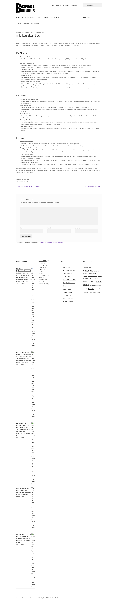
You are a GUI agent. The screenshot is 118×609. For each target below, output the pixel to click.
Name (22, 228)
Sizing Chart (66, 267)
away (93, 267)
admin (32, 32)
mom (90, 278)
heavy (92, 276)
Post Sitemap (67, 295)
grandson (85, 276)
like (101, 276)
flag (88, 273)
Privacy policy (67, 277)
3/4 (84, 267)
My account (66, 5)
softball (96, 285)
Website (77, 228)
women (96, 292)
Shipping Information (69, 283)
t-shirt (91, 288)
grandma (99, 273)
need (93, 278)
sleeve (92, 285)
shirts (95, 281)
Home (18, 17)
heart (89, 276)
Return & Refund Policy (69, 280)
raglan (85, 281)
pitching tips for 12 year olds (92, 186)
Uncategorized (25, 23)
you (99, 292)
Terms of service (67, 273)
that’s (97, 289)
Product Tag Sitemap (69, 301)
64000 (86, 267)
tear (95, 289)
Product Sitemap (67, 292)
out (97, 278)
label (99, 276)
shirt (92, 281)
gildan (95, 273)
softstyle (99, 285)
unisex (89, 291)
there (84, 292)
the (100, 289)
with (94, 292)
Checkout (58, 5)
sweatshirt (85, 289)
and (90, 267)
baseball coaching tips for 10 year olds (29, 186)
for (90, 273)
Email (49, 228)
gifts (92, 273)
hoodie (95, 276)
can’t (98, 271)
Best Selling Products (28, 17)
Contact (65, 286)
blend (93, 271)
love (86, 278)
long (84, 278)
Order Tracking (74, 5)
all (88, 267)
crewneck (85, 273)
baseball (87, 270)
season (88, 281)
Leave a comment (40, 32)
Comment (23, 206)
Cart (53, 5)
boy (96, 271)
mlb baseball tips (23, 181)
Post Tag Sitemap (68, 298)
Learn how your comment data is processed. (51, 242)
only (95, 278)
